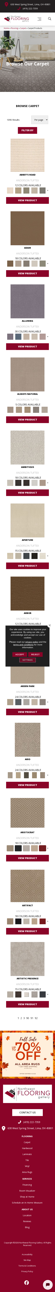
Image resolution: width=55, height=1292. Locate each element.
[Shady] (36, 409)
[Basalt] (26, 336)
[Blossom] (42, 336)
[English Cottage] (42, 263)
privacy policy (31, 642)
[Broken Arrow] (42, 775)
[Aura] (27, 155)
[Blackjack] (18, 848)
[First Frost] (34, 482)
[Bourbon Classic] (27, 228)
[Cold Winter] (34, 994)
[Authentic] (10, 702)
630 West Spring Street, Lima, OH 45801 (30, 4)
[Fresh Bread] (42, 482)
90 (27, 1018)
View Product (27, 200)
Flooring (14, 28)
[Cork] (19, 409)
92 (36, 1018)
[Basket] (27, 374)
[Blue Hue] (18, 702)
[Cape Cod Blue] (26, 555)
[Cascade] (26, 848)
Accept (19, 654)
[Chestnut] (27, 593)
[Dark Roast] (26, 482)
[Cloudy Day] (26, 702)
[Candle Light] (26, 994)
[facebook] (27, 1282)
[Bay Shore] (34, 775)
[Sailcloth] (27, 409)
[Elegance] (34, 263)
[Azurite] (18, 336)
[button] (27, 1112)
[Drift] (34, 702)
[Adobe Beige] (27, 739)
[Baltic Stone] (27, 958)
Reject (35, 654)
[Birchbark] (34, 336)
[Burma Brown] (18, 994)
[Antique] (18, 775)
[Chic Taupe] (34, 190)
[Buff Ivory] (27, 520)
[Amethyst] (27, 301)
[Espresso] (34, 555)
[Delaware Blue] (42, 190)
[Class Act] (26, 263)
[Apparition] (26, 775)
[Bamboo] (18, 190)
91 (32, 1018)
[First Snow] (42, 555)
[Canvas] (27, 447)
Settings (27, 660)
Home (6, 28)
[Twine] (44, 409)
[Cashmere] (34, 848)
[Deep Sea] (42, 994)
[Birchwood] (27, 812)
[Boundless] (26, 190)
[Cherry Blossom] (42, 848)
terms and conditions (23, 644)
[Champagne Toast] (18, 263)
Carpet (23, 28)
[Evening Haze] (42, 702)
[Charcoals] (18, 482)
